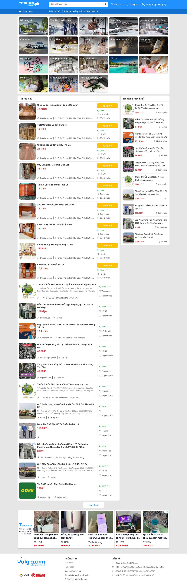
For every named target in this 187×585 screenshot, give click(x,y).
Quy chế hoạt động (73, 570)
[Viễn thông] (123, 25)
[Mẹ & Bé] (33, 83)
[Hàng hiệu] (153, 44)
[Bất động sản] (33, 25)
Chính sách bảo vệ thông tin (76, 579)
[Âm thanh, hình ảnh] (123, 44)
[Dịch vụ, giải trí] (93, 25)
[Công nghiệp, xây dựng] (63, 63)
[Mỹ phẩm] (33, 63)
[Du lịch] (123, 63)
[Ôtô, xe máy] (33, 44)
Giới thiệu (69, 562)
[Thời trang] (93, 44)
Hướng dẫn (69, 566)
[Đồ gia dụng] (63, 44)
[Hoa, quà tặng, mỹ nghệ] (93, 83)
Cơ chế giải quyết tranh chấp (77, 575)
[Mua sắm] (153, 63)
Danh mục (27, 11)
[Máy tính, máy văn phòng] (153, 25)
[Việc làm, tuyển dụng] (63, 25)
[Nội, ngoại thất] (93, 63)
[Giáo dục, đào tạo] (63, 83)
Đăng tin (118, 4)
